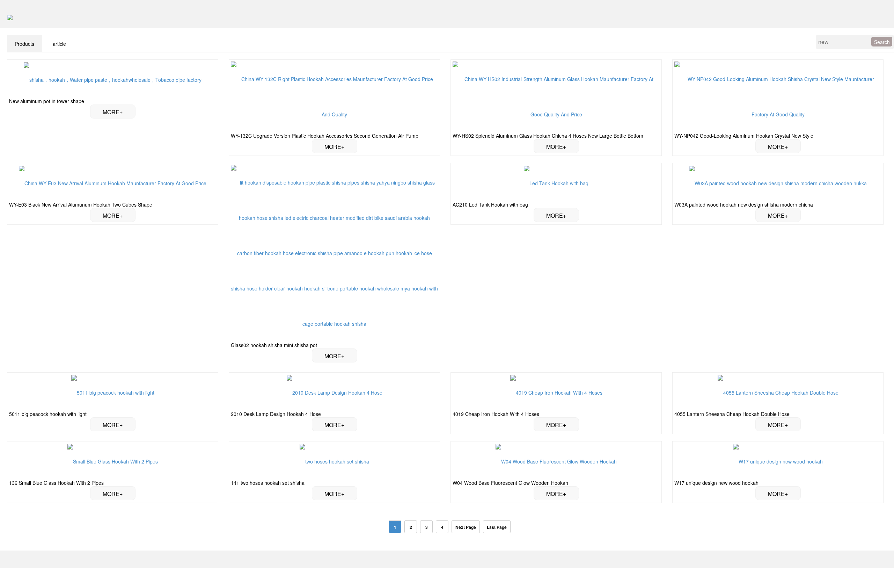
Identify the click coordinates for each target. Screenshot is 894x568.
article (59, 43)
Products (24, 43)
